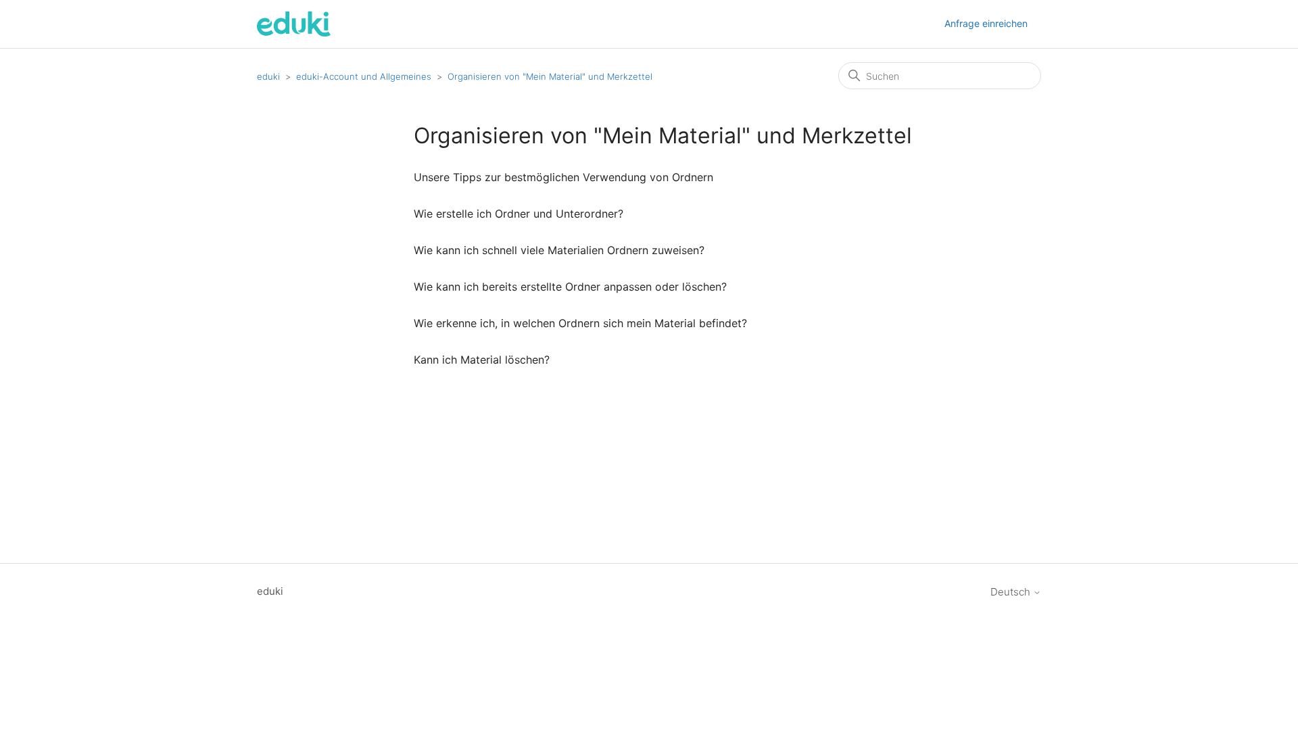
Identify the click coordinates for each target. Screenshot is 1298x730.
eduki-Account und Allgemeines (363, 76)
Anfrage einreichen (986, 23)
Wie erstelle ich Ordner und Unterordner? (518, 213)
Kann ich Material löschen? (482, 359)
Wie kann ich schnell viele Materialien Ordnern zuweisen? (559, 250)
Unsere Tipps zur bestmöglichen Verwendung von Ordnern (563, 177)
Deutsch (1011, 592)
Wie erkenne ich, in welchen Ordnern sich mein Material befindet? (580, 323)
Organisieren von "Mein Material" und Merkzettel (550, 76)
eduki (268, 76)
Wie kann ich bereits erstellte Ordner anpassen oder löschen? (570, 286)
